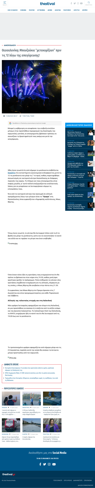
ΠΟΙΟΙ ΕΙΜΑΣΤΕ (57, 480)
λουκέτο (11, 173)
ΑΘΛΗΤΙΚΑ (26, 407)
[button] (5, 2)
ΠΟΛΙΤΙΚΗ (46, 434)
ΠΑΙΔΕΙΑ (4, 407)
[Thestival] (47, 3)
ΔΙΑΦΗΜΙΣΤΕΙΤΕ (77, 480)
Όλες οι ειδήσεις (18, 3)
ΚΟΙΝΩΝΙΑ (5, 434)
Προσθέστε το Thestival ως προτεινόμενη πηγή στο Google (29, 123)
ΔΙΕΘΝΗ (45, 407)
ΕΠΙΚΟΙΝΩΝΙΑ (88, 480)
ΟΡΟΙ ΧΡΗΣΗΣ (68, 480)
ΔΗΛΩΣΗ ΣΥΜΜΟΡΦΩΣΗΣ (85, 485)
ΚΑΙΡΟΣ (25, 434)
